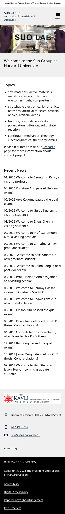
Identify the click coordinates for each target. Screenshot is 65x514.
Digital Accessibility (16, 492)
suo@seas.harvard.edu (25, 435)
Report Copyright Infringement (23, 500)
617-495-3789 (19, 427)
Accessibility (11, 484)
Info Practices (12, 508)
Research (48, 147)
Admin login (11, 448)
